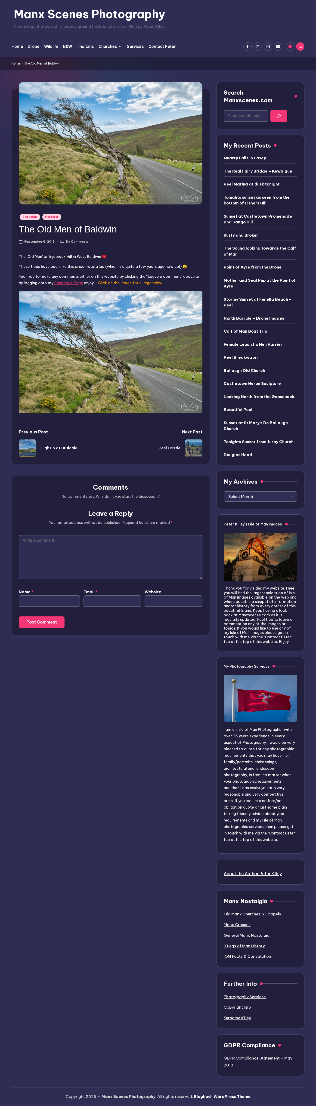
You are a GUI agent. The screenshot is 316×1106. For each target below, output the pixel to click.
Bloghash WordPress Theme (222, 1096)
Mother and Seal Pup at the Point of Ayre (260, 283)
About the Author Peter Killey (253, 873)
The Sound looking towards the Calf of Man (260, 251)
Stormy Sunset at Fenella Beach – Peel (258, 302)
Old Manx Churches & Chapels (252, 914)
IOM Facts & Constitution (247, 956)
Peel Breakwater (241, 357)
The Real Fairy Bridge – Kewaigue (258, 171)
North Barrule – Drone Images (254, 318)
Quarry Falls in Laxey (245, 158)
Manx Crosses (237, 924)
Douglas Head (238, 454)
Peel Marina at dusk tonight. (252, 184)
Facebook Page (68, 283)
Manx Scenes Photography (89, 14)
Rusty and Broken (241, 235)
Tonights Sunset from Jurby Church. (259, 441)
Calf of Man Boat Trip (245, 331)
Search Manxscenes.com (248, 96)
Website (153, 591)
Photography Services (245, 996)
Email (90, 591)
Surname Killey (237, 1017)
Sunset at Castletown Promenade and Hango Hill (258, 219)
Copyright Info (237, 1007)
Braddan (29, 217)
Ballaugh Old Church (244, 370)
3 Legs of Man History (244, 945)
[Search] (278, 116)
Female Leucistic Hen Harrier (253, 344)
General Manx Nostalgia (247, 935)
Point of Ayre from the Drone (253, 267)
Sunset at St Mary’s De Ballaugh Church (256, 425)
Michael (51, 217)
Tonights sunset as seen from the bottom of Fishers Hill (257, 200)
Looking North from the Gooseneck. (259, 396)
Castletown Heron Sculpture (252, 383)
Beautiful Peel (238, 409)
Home (16, 63)
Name (26, 591)
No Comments (77, 241)
